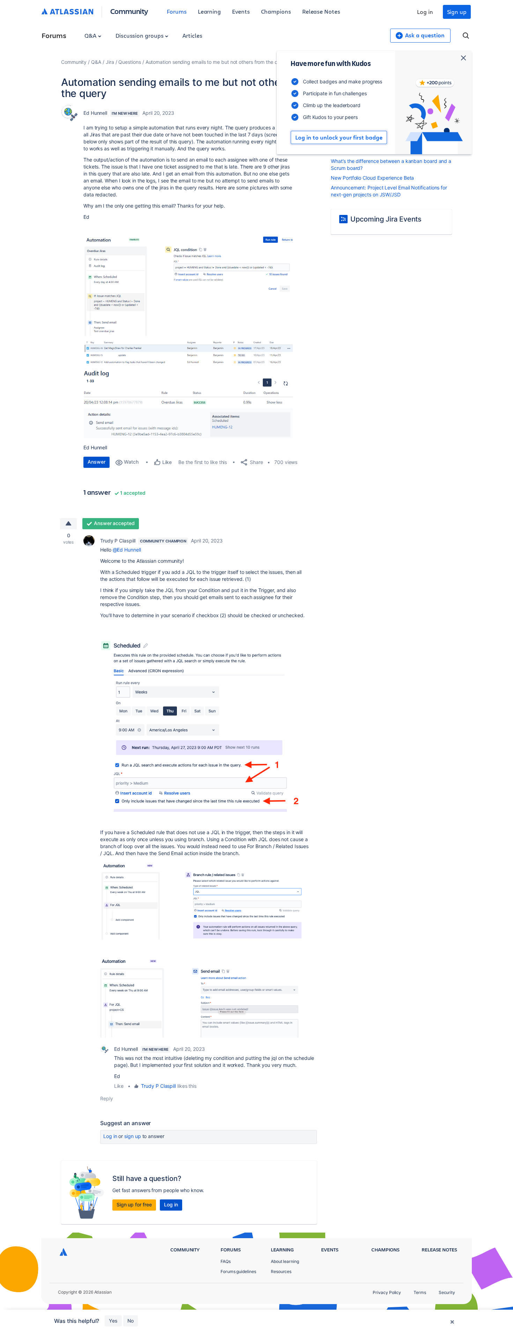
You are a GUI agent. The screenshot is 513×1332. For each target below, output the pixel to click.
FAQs (226, 1261)
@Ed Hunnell (127, 550)
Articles (192, 35)
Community (129, 11)
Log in (425, 11)
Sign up (457, 11)
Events (241, 11)
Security (447, 1292)
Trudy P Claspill (117, 541)
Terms (420, 1292)
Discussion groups (140, 35)
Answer (96, 462)
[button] (188, 286)
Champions (276, 11)
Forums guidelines (238, 1271)
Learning (209, 11)
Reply (106, 1098)
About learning (285, 1261)
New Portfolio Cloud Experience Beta (372, 178)
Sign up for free (134, 1204)
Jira (110, 62)
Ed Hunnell (95, 113)
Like (119, 1086)
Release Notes (321, 11)
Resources (281, 1271)
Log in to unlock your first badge (338, 137)
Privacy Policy (387, 1292)
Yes (113, 1321)
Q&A (91, 35)
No (130, 1321)
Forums (177, 11)
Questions (129, 62)
